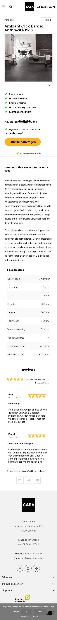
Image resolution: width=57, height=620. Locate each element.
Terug (47, 19)
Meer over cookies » (29, 616)
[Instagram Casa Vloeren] (28, 568)
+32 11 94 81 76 (45, 6)
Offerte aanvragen (23, 142)
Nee (40, 612)
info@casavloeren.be (32, 558)
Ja (26, 612)
